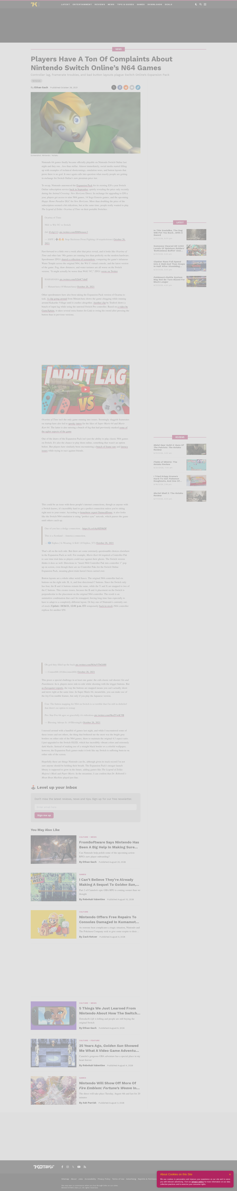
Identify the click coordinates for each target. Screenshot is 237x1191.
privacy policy (198, 1182)
